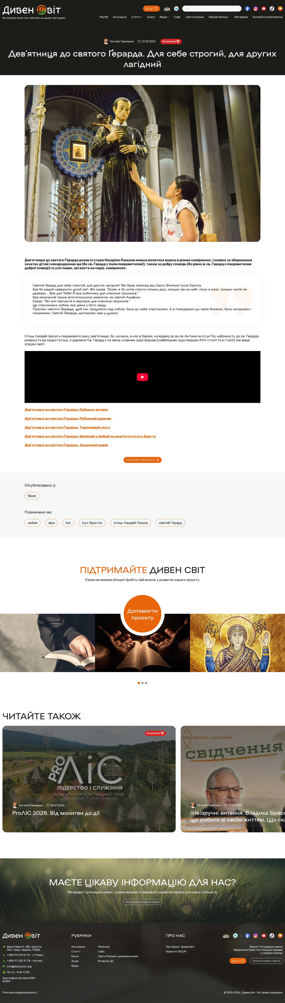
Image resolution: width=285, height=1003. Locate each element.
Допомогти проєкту (142, 614)
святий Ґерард (170, 523)
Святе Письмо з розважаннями (118, 956)
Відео (32, 496)
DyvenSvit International (268, 17)
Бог (68, 523)
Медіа (163, 17)
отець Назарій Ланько (131, 523)
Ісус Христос (92, 523)
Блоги (151, 17)
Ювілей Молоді (218, 17)
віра (51, 523)
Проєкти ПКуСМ (176, 951)
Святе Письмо (195, 17)
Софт (177, 17)
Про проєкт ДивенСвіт (180, 946)
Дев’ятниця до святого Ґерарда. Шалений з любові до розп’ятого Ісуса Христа (90, 436)
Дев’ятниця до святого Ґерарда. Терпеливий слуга (67, 427)
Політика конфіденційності (19, 992)
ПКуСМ (103, 17)
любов (32, 523)
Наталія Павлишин (122, 41)
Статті (135, 17)
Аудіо (75, 961)
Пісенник (104, 946)
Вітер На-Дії (105, 961)
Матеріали (241, 17)
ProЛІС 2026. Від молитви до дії (55, 812)
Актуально (120, 17)
